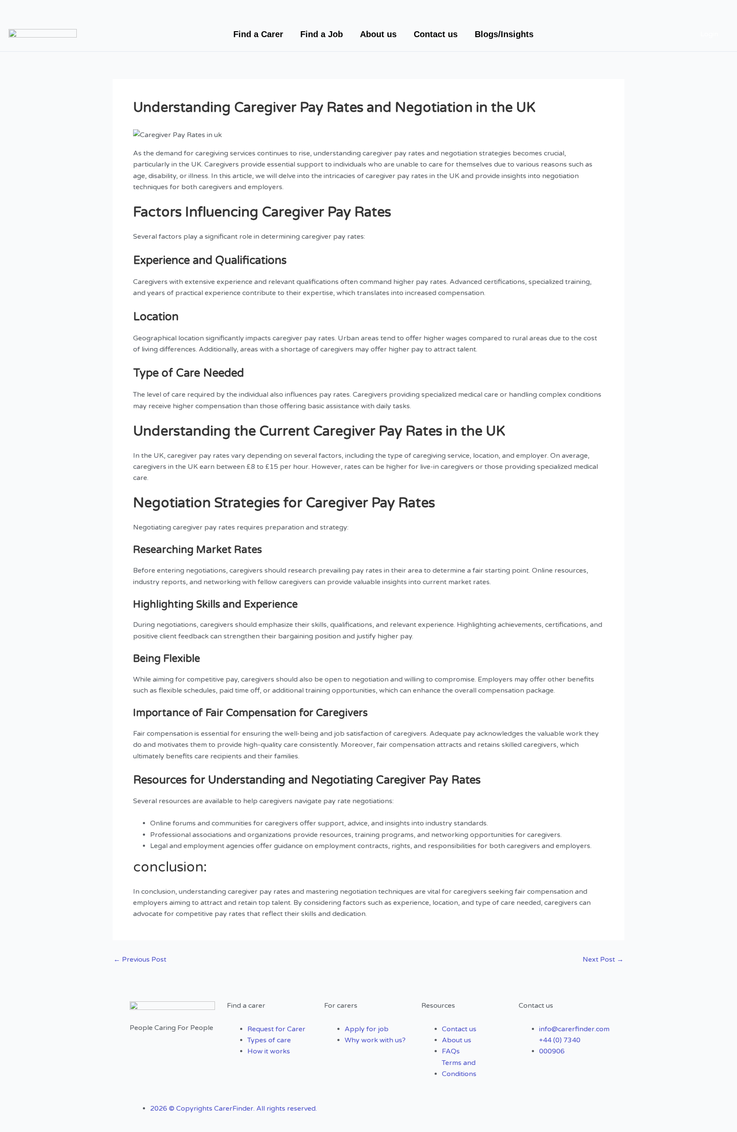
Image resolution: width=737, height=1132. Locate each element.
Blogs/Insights (504, 34)
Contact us (436, 34)
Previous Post (139, 959)
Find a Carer (258, 34)
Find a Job (321, 34)
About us (378, 34)
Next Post (603, 959)
